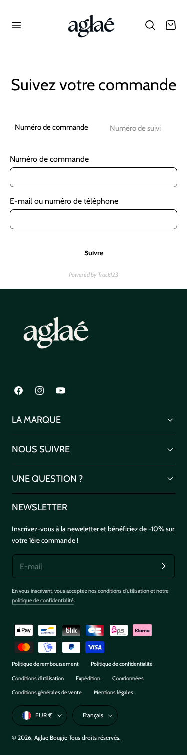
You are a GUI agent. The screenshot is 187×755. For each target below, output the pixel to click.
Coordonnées (128, 678)
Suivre (93, 253)
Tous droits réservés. (94, 737)
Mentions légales (113, 692)
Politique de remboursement (45, 663)
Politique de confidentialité (122, 663)
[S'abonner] (163, 566)
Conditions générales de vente (47, 692)
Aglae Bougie (50, 737)
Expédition (88, 678)
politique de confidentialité (43, 600)
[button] (16, 25)
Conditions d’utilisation (38, 678)
